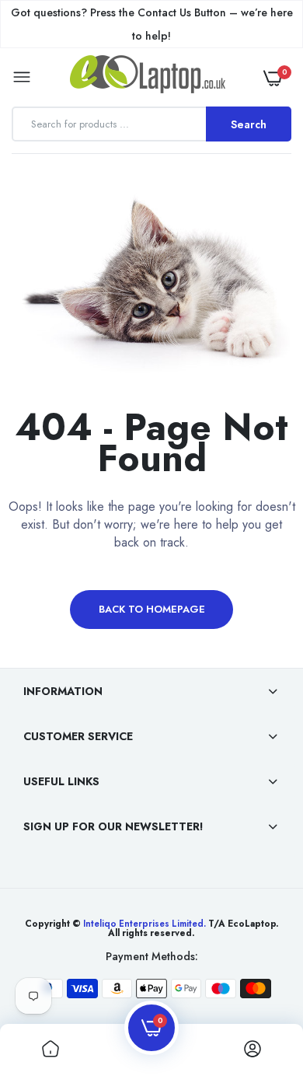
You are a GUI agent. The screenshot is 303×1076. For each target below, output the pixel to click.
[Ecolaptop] (147, 77)
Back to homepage (152, 609)
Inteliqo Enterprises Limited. (144, 923)
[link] (260, 978)
